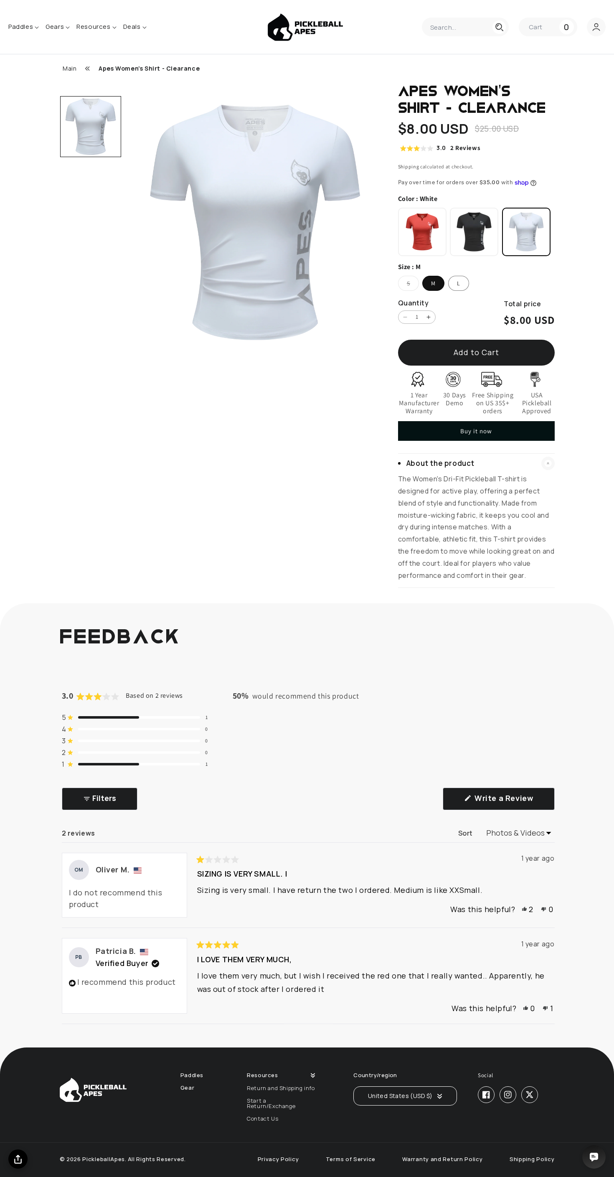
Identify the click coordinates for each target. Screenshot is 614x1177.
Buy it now (476, 431)
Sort (466, 833)
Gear (187, 1088)
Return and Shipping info (281, 1088)
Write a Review (514, 801)
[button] (548, 27)
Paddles (191, 1075)
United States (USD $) (400, 1096)
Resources (262, 1075)
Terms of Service (351, 1159)
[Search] (499, 27)
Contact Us (262, 1118)
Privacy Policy (278, 1159)
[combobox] (465, 27)
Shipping (408, 166)
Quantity (413, 303)
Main (69, 68)
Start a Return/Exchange (271, 1103)
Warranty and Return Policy (442, 1159)
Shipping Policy (532, 1159)
